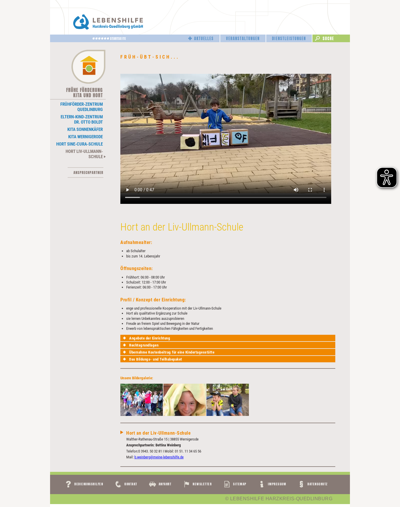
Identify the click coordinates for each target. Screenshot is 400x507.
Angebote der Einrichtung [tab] (149, 338)
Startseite (118, 38)
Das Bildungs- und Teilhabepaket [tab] (155, 359)
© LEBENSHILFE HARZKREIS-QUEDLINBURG (279, 498)
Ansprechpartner (88, 172)
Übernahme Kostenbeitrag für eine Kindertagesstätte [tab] (171, 352)
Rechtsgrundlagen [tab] (143, 345)
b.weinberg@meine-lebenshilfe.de (159, 457)
